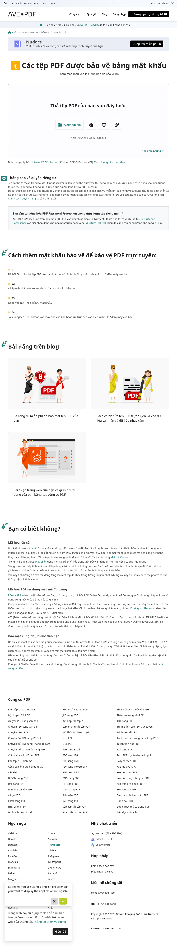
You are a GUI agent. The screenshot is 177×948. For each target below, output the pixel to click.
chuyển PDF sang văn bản (23, 721)
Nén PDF (67, 738)
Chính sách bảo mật (102, 865)
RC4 (10, 595)
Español (12, 856)
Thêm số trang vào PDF (130, 715)
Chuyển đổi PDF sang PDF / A (24, 738)
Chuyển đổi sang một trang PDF (26, 749)
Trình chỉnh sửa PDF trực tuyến (135, 726)
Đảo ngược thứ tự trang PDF (133, 806)
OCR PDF (68, 743)
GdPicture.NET (103, 839)
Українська (54, 867)
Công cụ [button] (74, 14)
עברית (51, 879)
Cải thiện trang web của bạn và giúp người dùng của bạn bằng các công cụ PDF (44, 492)
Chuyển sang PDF (18, 732)
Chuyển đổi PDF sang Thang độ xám (29, 743)
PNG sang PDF (71, 778)
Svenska (53, 839)
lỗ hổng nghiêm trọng (143, 608)
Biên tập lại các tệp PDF (21, 709)
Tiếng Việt (54, 844)
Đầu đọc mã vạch (127, 812)
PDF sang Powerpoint (75, 766)
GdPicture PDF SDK (96, 223)
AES (19, 595)
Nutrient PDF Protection (44, 162)
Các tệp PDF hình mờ (20, 761)
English (12, 850)
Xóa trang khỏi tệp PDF (130, 783)
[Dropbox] (104, 125)
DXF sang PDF (16, 783)
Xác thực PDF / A (126, 766)
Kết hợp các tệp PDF (74, 721)
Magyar (12, 879)
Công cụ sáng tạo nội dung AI (25, 766)
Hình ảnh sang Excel (20, 812)
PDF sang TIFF (71, 772)
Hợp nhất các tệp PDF (75, 709)
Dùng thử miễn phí (145, 44)
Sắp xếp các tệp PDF (74, 806)
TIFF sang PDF (125, 721)
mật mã (31, 548)
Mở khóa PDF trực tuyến (76, 732)
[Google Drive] (91, 125)
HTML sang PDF (17, 806)
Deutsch (13, 844)
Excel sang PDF (16, 801)
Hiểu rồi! (60, 931)
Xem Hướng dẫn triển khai (109, 162)
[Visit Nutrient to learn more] (5, 3)
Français (13, 862)
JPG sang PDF (70, 715)
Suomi (51, 833)
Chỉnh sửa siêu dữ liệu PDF (23, 755)
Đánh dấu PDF (125, 801)
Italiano (12, 873)
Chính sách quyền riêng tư (23, 198)
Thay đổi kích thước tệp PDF (133, 709)
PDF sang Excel (71, 749)
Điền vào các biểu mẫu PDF (132, 795)
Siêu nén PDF (70, 795)
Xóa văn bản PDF (126, 789)
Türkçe (52, 850)
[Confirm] (63, 901)
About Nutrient (159, 3)
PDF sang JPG (70, 755)
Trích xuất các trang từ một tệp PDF (137, 738)
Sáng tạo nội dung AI (148, 14)
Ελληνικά (53, 856)
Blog (104, 14)
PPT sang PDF (70, 783)
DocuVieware (102, 844)
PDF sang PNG (71, 761)
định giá (91, 14)
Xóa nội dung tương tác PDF (133, 778)
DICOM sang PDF (18, 778)
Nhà (14, 32)
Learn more (48, 3)
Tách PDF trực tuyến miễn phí (134, 755)
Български (54, 862)
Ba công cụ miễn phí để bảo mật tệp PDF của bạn (45, 418)
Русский (53, 873)
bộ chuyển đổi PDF (19, 715)
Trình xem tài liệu (127, 732)
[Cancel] (54, 901)
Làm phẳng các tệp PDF (76, 726)
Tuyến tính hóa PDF (128, 743)
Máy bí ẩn (40, 561)
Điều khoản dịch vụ (102, 871)
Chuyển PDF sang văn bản (23, 726)
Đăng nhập (119, 14)
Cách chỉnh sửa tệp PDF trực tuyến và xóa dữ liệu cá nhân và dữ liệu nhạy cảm (128, 418)
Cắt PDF (12, 772)
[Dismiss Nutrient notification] (172, 3)
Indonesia (14, 867)
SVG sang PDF (70, 801)
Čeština (12, 833)
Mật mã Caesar (119, 557)
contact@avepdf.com (103, 892)
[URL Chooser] (117, 125)
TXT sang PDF (124, 749)
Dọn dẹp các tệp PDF (20, 789)
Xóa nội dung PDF (127, 772)
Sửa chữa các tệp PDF (75, 812)
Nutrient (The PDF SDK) (108, 833)
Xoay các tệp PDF (126, 761)
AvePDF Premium (89, 24)
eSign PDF (14, 795)
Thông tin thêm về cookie (50, 922)
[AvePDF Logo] (22, 14)
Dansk (11, 839)
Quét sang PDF (71, 789)
